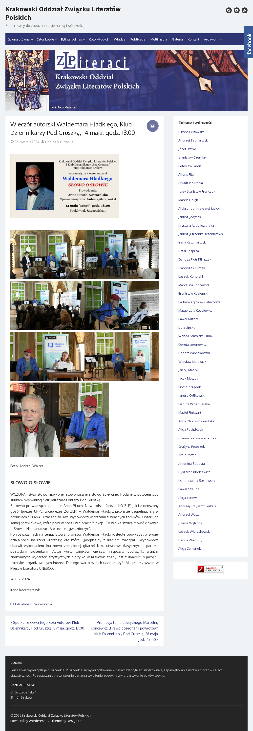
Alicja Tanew (187, 498)
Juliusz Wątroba (190, 523)
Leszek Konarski (190, 276)
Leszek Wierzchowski (194, 531)
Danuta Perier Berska (194, 404)
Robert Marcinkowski (194, 353)
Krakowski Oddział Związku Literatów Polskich (63, 13)
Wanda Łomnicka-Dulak (195, 336)
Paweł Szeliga (188, 489)
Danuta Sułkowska (58, 142)
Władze (120, 39)
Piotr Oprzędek (189, 387)
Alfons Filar (186, 174)
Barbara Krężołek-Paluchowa (199, 302)
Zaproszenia (42, 604)
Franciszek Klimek (191, 268)
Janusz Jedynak (189, 217)
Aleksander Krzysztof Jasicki (199, 208)
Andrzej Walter (189, 514)
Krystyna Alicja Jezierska (196, 225)
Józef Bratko (187, 149)
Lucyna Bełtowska (191, 132)
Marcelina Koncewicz (194, 285)
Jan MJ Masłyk (188, 370)
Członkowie (45, 39)
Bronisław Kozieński (193, 293)
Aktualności (23, 604)
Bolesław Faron (189, 166)
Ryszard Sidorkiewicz (194, 472)
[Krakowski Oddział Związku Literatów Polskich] (126, 80)
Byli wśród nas (71, 39)
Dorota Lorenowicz (192, 344)
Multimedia (158, 39)
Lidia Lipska (186, 327)
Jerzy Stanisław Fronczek (196, 191)
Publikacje (138, 39)
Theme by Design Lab (68, 721)
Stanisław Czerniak (192, 157)
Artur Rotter (187, 455)
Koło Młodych (99, 39)
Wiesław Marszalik (192, 362)
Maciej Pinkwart (189, 412)
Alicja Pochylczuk (190, 429)
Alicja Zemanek (189, 548)
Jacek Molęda (188, 378)
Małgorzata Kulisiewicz (195, 310)
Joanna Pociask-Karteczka (197, 438)
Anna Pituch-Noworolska (196, 421)
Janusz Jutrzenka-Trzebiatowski (201, 234)
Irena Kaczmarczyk (192, 242)
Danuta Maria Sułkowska (196, 481)
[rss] (245, 10)
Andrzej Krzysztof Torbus (197, 506)
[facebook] (229, 10)
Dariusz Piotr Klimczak (194, 259)
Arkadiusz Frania (190, 183)
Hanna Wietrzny (190, 540)
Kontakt (193, 39)
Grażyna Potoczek (191, 446)
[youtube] (237, 10)
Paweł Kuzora (188, 319)
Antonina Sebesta (191, 464)
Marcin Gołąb (188, 200)
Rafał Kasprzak (189, 251)
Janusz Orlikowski (191, 395)
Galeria (177, 39)
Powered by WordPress (27, 721)
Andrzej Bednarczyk (193, 140)
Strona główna (19, 39)
